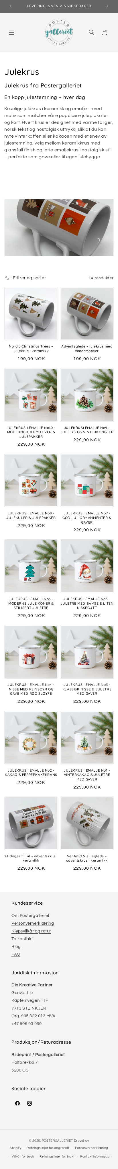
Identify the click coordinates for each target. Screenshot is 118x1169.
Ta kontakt (22, 939)
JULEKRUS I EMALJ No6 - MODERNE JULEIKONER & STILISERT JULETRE (31, 603)
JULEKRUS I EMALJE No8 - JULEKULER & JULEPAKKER (31, 515)
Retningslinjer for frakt (57, 1156)
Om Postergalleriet (30, 916)
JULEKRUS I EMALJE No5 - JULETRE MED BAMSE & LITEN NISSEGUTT (87, 603)
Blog (16, 946)
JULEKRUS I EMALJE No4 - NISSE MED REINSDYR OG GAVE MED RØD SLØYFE (31, 689)
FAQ (15, 954)
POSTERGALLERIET (57, 1140)
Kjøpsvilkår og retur (31, 931)
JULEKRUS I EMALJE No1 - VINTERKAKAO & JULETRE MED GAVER (87, 774)
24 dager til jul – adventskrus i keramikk (31, 858)
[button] (11, 32)
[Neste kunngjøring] (107, 6)
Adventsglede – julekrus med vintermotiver (86, 348)
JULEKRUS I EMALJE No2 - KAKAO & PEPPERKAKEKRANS (31, 772)
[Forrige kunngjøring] (10, 6)
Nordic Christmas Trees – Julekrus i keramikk (31, 348)
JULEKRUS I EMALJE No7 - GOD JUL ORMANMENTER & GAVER (86, 517)
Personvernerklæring (32, 923)
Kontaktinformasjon (96, 1156)
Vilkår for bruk (23, 1156)
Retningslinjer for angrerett (48, 1148)
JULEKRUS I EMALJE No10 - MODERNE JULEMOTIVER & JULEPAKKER (31, 432)
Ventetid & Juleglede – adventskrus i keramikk (87, 858)
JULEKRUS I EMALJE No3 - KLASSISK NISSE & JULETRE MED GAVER (86, 689)
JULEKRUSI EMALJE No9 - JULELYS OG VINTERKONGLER (86, 430)
